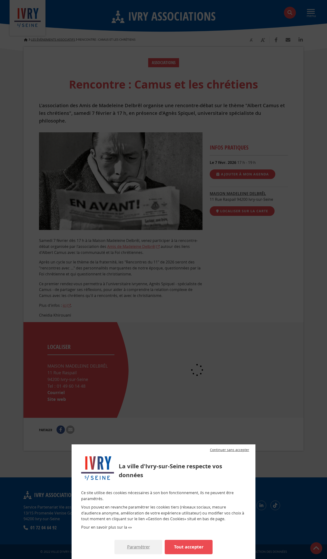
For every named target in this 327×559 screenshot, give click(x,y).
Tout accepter (188, 547)
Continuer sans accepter (229, 450)
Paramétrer (138, 547)
